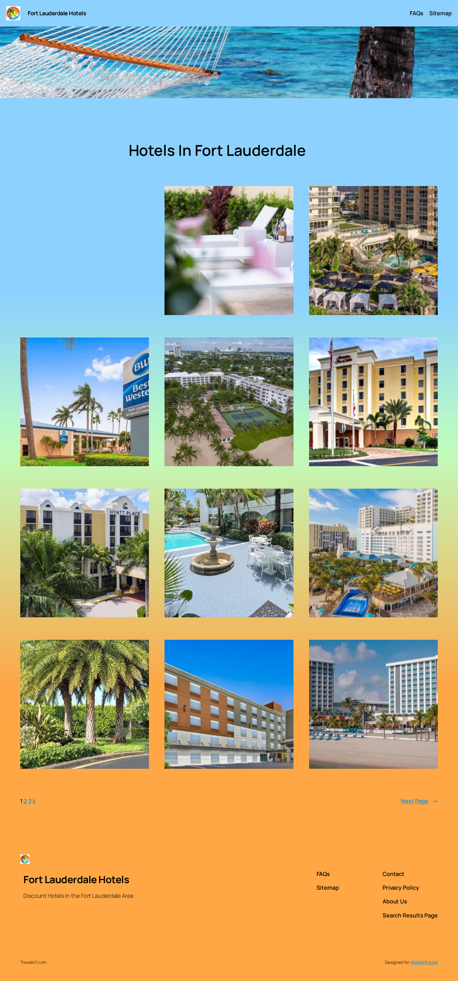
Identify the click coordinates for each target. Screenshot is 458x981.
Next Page (419, 801)
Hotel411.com (424, 962)
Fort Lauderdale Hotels (57, 13)
